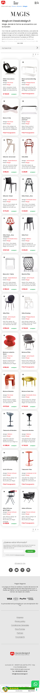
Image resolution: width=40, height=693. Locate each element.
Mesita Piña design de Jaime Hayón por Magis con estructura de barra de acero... (29, 284)
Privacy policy (20, 621)
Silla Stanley (26, 313)
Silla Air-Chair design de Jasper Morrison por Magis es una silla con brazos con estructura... (10, 206)
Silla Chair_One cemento (8, 236)
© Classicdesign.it (20, 654)
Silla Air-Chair (8, 196)
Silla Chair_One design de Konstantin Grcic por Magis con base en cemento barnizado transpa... (10, 245)
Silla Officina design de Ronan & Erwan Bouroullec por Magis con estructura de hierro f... (10, 518)
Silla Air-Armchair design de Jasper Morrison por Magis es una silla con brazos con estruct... (10, 166)
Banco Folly (7, 118)
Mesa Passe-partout (26, 119)
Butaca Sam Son (27, 391)
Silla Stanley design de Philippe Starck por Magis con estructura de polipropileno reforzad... (29, 323)
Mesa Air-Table (8, 274)
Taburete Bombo (28, 430)
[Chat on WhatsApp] (35, 684)
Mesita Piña (26, 274)
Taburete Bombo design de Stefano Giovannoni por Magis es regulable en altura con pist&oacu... (29, 440)
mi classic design (16, 3)
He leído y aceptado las (14, 555)
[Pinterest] (22, 571)
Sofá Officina (7, 469)
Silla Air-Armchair (9, 157)
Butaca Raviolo (8, 391)
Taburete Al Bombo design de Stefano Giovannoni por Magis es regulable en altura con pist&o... (10, 440)
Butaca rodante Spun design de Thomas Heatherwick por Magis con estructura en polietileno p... (9, 362)
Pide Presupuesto (28, 94)
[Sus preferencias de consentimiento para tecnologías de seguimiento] (36, 689)
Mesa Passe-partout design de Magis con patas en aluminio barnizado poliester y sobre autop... (28, 128)
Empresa (20, 617)
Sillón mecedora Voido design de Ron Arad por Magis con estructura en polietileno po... (10, 88)
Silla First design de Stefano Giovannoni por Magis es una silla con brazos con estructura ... (29, 245)
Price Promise (20, 629)
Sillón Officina (27, 508)
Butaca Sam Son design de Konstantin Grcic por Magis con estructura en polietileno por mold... (29, 401)
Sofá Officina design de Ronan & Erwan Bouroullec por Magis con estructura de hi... (10, 479)
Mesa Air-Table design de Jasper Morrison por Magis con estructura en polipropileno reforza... (10, 284)
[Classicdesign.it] (3, 3)
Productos (37, 2)
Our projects (20, 637)
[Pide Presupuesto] (29, 68)
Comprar (14, 94)
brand (7, 84)
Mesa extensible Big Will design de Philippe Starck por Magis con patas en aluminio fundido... (29, 88)
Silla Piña (6, 313)
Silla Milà (25, 157)
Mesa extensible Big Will (29, 80)
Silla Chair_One (27, 196)
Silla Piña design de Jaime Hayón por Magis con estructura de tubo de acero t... (10, 323)
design (8, 82)
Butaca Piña (26, 352)
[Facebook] (11, 571)
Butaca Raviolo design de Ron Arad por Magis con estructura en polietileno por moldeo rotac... (9, 401)
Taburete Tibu (27, 469)
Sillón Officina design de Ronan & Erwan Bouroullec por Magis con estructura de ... (29, 518)
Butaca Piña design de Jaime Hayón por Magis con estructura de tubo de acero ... (29, 362)
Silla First (25, 235)
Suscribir (30, 551)
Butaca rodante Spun (8, 353)
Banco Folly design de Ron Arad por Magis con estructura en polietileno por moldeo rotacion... (10, 128)
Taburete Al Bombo (10, 430)
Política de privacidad (19, 555)
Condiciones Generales (20, 625)
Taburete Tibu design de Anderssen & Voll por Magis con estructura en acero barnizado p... (29, 479)
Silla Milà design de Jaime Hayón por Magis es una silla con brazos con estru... (29, 166)
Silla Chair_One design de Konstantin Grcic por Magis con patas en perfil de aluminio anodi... (28, 206)
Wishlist (4, 62)
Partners (20, 633)
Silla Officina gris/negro (7, 509)
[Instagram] (28, 571)
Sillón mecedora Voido (8, 80)
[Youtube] (16, 571)
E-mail (14, 551)
